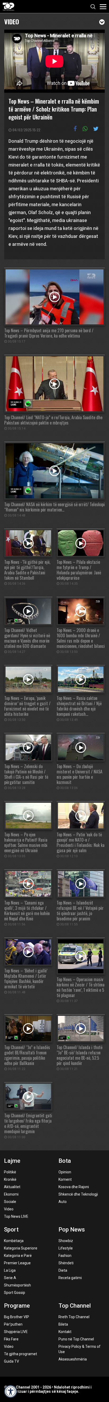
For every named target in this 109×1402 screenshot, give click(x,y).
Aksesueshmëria (72, 1359)
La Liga (10, 1270)
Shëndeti (66, 1263)
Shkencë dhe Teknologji (78, 1194)
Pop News (71, 1229)
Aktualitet (12, 1187)
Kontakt (64, 1332)
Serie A (10, 1278)
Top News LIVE (16, 1216)
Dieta (62, 1270)
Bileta (63, 1324)
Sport (11, 1229)
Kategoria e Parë (18, 1255)
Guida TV (11, 1361)
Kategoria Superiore (20, 1248)
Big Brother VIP (16, 1317)
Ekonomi (11, 1194)
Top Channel (74, 1305)
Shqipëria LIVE (16, 1332)
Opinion (64, 1172)
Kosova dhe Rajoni (73, 1187)
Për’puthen (13, 1324)
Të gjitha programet (20, 1354)
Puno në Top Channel (76, 1339)
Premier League (17, 1263)
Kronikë (10, 1179)
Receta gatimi (70, 1278)
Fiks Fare (11, 1339)
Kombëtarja (14, 1241)
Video (11, 21)
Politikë (10, 1172)
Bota (64, 1160)
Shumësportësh (17, 1285)
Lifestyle (65, 1248)
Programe (17, 1305)
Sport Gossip (14, 1292)
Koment (65, 1179)
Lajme (12, 1160)
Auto (62, 1202)
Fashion (64, 1255)
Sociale (10, 1202)
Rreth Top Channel (73, 1317)
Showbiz (65, 1241)
